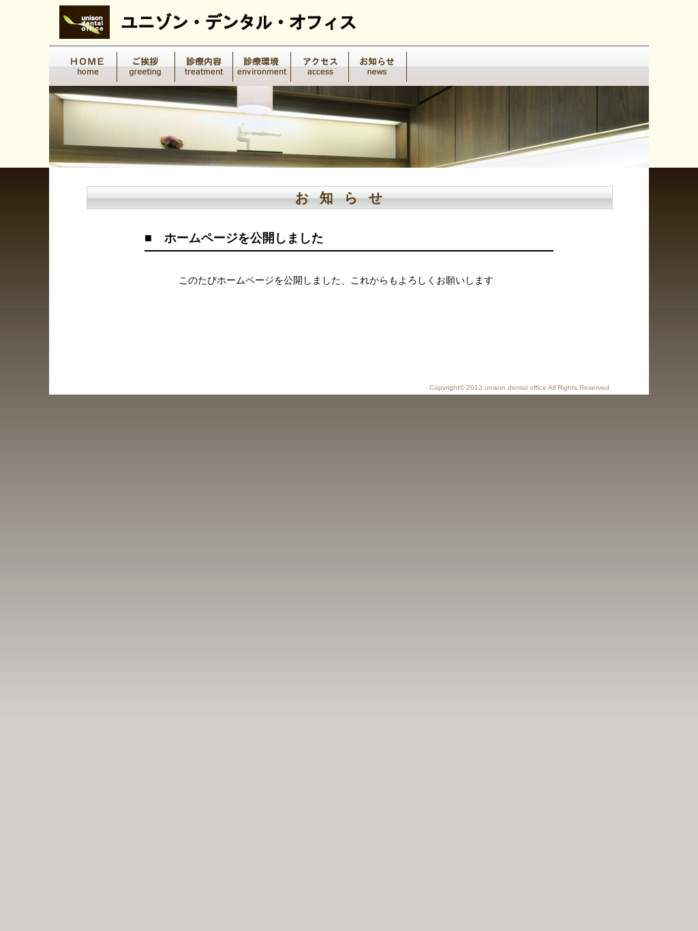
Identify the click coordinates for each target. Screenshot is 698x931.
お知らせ (378, 65)
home (88, 65)
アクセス (320, 65)
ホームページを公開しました (244, 238)
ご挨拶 (146, 65)
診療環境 (262, 65)
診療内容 (204, 65)
